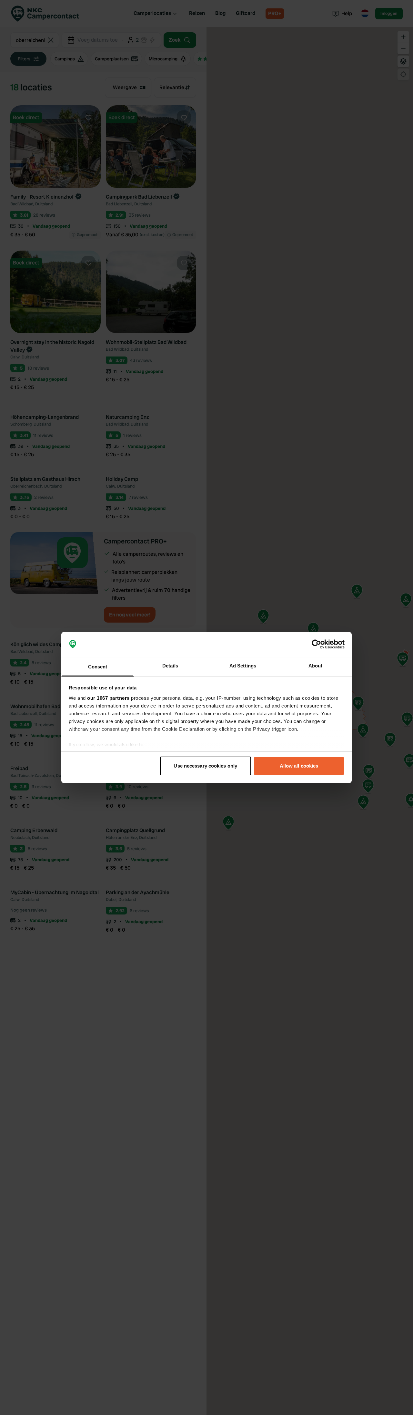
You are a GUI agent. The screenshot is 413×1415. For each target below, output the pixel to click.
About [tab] (315, 665)
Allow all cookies (299, 766)
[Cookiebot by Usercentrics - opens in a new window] (316, 644)
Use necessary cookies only (205, 766)
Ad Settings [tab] (242, 665)
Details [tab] (170, 665)
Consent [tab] (97, 666)
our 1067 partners (108, 698)
